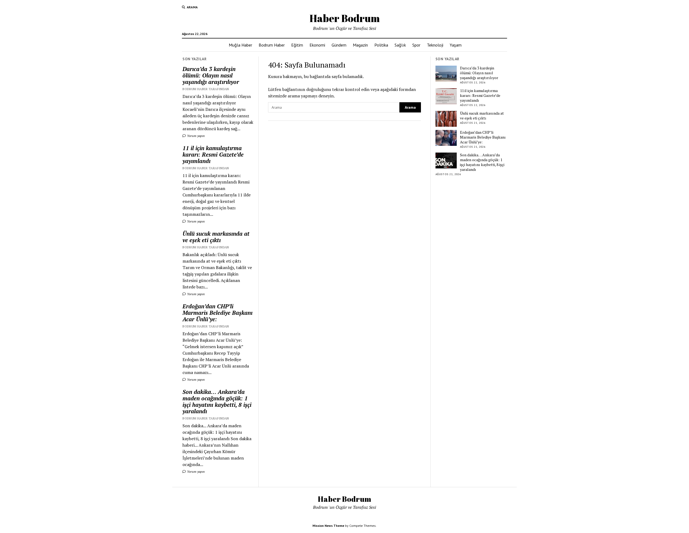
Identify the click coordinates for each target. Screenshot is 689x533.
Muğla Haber (240, 45)
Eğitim (297, 45)
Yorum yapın (195, 136)
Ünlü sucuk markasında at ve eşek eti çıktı (215, 236)
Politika (381, 45)
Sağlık (400, 45)
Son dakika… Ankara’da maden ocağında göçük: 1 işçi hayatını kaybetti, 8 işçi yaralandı (216, 401)
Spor (416, 45)
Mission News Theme (328, 526)
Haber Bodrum (345, 18)
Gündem (339, 45)
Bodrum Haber (272, 45)
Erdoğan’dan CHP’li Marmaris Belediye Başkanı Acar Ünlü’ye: (217, 312)
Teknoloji (435, 45)
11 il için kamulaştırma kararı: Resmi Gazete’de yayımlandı (213, 154)
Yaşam (456, 45)
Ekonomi (317, 45)
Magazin (360, 45)
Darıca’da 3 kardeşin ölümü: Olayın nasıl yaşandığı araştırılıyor (210, 75)
